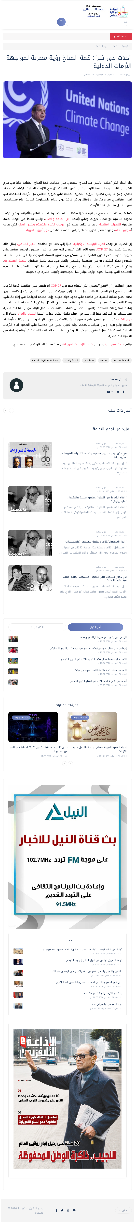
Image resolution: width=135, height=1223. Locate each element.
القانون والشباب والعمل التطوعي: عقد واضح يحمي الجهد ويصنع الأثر (87, 971)
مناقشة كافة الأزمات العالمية (45, 360)
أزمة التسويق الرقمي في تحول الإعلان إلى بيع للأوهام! (94, 960)
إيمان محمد (125, 74)
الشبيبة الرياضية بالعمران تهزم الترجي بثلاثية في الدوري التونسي (93, 659)
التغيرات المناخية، (110, 224)
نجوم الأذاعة (102, 46)
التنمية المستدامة (16, 260)
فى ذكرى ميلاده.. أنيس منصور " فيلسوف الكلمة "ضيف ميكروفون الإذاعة (95, 578)
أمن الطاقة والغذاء (58, 219)
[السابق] (5, 410)
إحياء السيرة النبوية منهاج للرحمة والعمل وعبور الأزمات (99, 749)
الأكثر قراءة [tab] (37, 627)
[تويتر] (118, 392)
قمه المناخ (89, 360)
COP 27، (102, 249)
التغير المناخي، (27, 244)
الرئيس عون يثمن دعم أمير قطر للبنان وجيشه (104, 637)
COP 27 (56, 285)
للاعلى (125, 1210)
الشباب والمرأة (27, 313)
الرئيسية (126, 46)
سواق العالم (123, 230)
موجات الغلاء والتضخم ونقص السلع (41, 224)
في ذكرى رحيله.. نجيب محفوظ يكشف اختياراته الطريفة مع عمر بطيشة (93, 455)
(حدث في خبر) (114, 344)
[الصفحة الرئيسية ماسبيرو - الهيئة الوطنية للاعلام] (102, 11)
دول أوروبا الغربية (38, 230)
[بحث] (61, 22)
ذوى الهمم (124, 319)
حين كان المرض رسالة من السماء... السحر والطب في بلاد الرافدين (89, 982)
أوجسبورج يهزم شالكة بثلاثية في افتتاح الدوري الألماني (98, 681)
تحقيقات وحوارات (21, 718)
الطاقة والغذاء (71, 360)
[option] (38, 735)
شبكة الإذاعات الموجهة (77, 344)
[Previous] (64, 763)
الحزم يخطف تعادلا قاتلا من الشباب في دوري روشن (101, 670)
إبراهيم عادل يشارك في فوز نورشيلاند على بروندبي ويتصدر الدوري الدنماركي (88, 648)
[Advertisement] (72, 170)
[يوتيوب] (108, 392)
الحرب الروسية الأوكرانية (89, 244)
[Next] (70, 763)
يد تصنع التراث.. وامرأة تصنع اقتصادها (102, 993)
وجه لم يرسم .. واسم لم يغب (107, 1004)
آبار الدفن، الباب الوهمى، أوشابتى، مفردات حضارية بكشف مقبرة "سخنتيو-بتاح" (82, 949)
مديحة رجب (119, 443)
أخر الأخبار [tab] (95, 627)
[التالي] (11, 410)
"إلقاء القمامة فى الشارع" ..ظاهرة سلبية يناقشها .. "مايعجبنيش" (97, 499)
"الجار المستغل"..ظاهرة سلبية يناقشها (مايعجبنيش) (96, 541)
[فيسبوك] (123, 392)
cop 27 (103, 360)
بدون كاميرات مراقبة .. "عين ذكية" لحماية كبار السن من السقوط (38, 749)
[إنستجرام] (112, 392)
